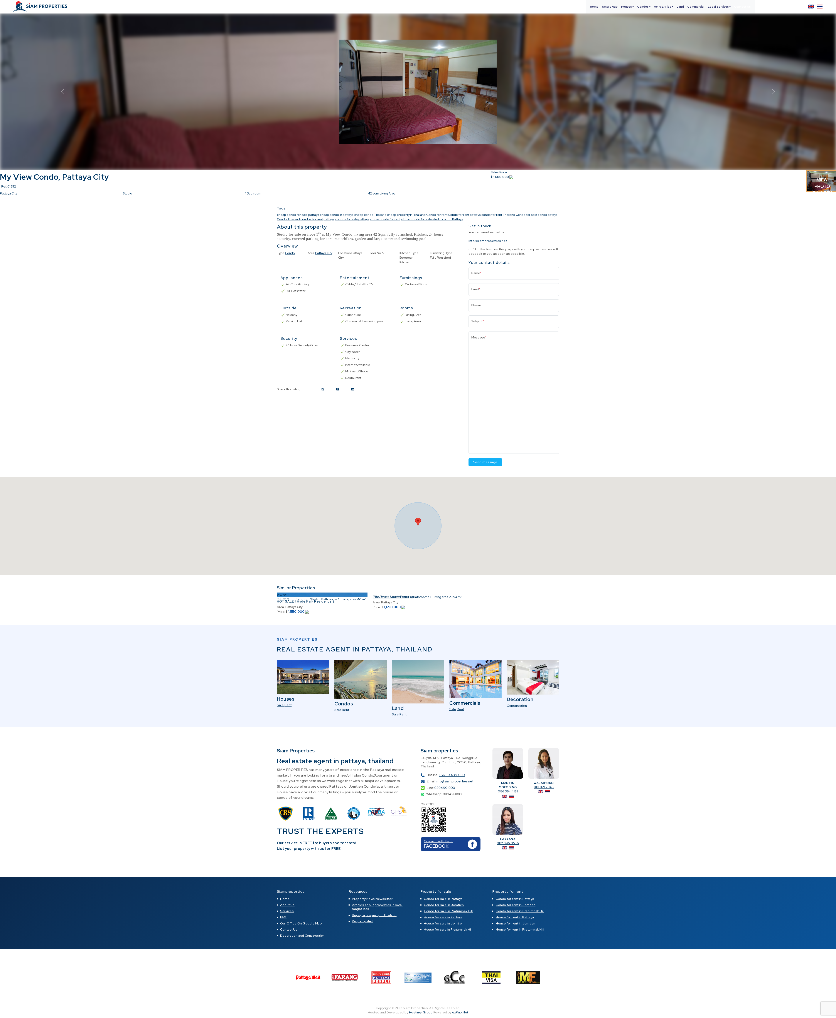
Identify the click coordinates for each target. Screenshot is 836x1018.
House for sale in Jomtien (444, 923)
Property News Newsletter (372, 899)
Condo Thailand (288, 219)
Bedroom (302, 599)
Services (287, 911)
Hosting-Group (421, 1012)
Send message (485, 462)
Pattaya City (323, 253)
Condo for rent (436, 215)
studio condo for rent (385, 219)
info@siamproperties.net (488, 241)
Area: (281, 607)
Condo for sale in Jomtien (444, 905)
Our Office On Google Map (301, 923)
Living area (348, 599)
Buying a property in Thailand (374, 915)
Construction (517, 706)
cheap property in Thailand (406, 215)
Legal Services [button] (718, 6)
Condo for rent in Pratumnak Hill (520, 911)
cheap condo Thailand (370, 215)
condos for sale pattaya (352, 219)
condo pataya (548, 215)
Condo (290, 253)
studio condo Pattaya (447, 219)
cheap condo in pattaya (337, 215)
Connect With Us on (438, 841)
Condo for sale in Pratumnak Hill (448, 911)
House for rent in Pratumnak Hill (520, 929)
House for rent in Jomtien (515, 923)
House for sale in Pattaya (443, 917)
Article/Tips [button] (662, 6)
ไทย (819, 6)
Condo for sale (526, 215)
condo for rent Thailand (498, 215)
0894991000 (444, 788)
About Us (287, 905)
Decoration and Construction (302, 936)
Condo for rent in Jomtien (516, 905)
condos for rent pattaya (317, 219)
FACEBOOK (436, 846)
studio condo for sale (416, 219)
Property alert (362, 921)
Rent (288, 705)
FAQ (283, 917)
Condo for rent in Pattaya (515, 899)
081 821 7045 (544, 787)
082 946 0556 (508, 843)
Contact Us (742, 6)
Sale (280, 705)
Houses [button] (626, 6)
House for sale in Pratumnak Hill (448, 929)
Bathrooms (329, 599)
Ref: (279, 599)
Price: (281, 612)
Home (594, 6)
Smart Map (610, 6)
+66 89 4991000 (452, 775)
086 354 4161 (508, 791)
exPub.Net (460, 1012)
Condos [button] (643, 6)
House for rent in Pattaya (515, 917)
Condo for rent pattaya (464, 215)
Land (680, 6)
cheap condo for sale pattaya (298, 215)
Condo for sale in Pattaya (443, 899)
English (811, 6)
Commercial (695, 6)
